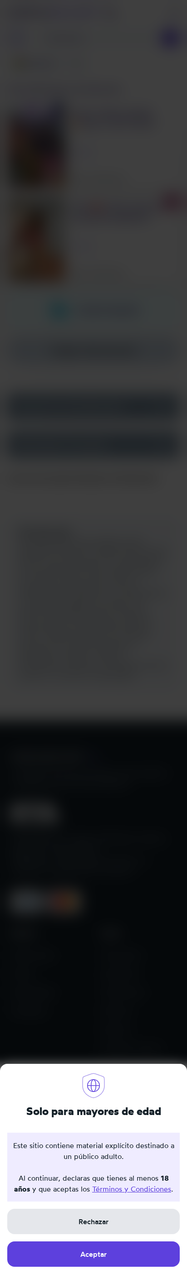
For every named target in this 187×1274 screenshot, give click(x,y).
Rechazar (93, 1221)
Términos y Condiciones (131, 1188)
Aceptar (93, 1254)
